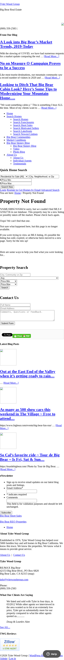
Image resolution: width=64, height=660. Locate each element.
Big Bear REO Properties (13, 521)
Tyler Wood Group (10, 4)
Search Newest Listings (25, 134)
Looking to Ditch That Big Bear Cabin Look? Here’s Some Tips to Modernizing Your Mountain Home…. (28, 91)
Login (3, 190)
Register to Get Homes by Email (24, 190)
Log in (12, 658)
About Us (12, 154)
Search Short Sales (22, 125)
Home (10, 113)
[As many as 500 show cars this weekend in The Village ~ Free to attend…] (8, 402)
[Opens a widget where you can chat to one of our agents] (52, 654)
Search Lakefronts (22, 131)
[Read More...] (51, 56)
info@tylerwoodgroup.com (14, 579)
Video (16, 148)
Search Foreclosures (23, 122)
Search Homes (14, 116)
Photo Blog (19, 151)
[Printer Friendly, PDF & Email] (21, 337)
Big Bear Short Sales (11, 515)
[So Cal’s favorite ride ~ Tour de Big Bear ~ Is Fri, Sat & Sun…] (8, 448)
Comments (12, 497)
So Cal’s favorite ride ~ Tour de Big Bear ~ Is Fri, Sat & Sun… (30, 457)
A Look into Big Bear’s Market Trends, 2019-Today (26, 44)
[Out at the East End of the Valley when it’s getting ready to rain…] (8, 364)
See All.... (5, 627)
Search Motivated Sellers (26, 128)
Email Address (15, 488)
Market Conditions (16, 140)
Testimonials (19, 163)
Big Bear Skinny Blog (18, 143)
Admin (3, 658)
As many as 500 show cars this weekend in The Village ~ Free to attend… (27, 414)
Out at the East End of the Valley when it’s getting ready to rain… (27, 373)
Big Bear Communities (18, 137)
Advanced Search (50, 190)
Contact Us (19, 555)
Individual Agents (22, 160)
